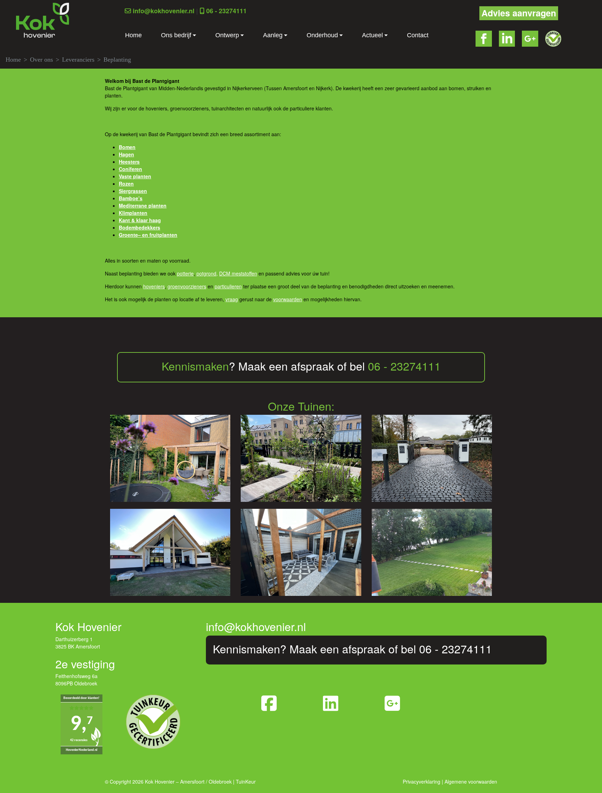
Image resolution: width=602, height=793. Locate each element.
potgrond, (207, 273)
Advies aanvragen (518, 13)
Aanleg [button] (273, 35)
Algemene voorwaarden (471, 781)
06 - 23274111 (226, 10)
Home (133, 35)
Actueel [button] (372, 35)
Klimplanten (133, 212)
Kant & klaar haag (140, 220)
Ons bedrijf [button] (176, 35)
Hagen (126, 154)
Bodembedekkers (139, 227)
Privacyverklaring (421, 781)
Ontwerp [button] (227, 35)
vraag (231, 299)
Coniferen (130, 168)
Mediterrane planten (143, 205)
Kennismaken (195, 366)
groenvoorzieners (187, 286)
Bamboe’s (130, 198)
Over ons (41, 59)
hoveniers (154, 286)
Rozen (126, 183)
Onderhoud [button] (322, 35)
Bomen (127, 146)
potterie (185, 273)
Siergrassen (133, 190)
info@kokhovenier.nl (163, 10)
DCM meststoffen (238, 273)
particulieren (228, 286)
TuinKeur (246, 781)
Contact (418, 35)
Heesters (129, 161)
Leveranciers (78, 59)
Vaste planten (135, 176)
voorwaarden (287, 299)
